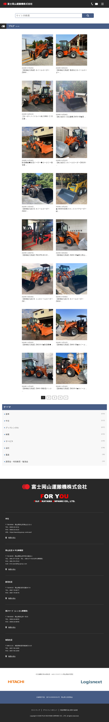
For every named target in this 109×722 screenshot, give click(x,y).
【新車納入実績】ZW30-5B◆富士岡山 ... (71, 254)
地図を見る (11, 537)
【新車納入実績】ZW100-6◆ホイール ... (71, 388)
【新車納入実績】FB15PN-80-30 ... (35, 254)
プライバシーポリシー (50, 710)
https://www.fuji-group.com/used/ (21, 532)
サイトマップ (35, 710)
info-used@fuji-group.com (18, 564)
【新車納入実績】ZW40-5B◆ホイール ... (71, 344)
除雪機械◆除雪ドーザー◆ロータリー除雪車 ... (37, 163)
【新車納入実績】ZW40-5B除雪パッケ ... (37, 389)
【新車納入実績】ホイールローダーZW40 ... (36, 70)
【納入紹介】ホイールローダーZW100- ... (71, 163)
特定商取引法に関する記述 (69, 710)
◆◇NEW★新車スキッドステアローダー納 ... (71, 209)
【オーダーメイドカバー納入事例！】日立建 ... (37, 116)
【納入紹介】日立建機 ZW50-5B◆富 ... (71, 116)
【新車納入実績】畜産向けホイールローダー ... (71, 70)
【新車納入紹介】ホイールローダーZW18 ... (70, 299)
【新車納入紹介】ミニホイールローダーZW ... (37, 299)
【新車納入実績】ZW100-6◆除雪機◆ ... (37, 344)
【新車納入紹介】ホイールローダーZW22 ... (36, 209)
